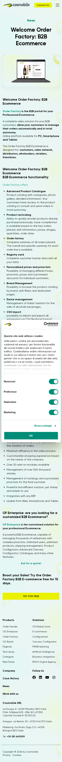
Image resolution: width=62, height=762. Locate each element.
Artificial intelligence (43, 651)
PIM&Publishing (40, 646)
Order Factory (12, 111)
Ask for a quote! (31, 563)
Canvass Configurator (44, 641)
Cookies (16, 755)
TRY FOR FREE (31, 596)
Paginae (7, 646)
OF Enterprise (11, 524)
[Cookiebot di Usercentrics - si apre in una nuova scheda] (44, 324)
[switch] (53, 392)
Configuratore (40, 636)
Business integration (43, 656)
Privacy (6, 755)
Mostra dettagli (43, 425)
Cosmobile (32, 751)
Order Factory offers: (15, 184)
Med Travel (8, 662)
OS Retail (8, 641)
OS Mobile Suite (41, 626)
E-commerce (39, 631)
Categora (8, 656)
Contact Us (43, 5)
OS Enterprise (10, 631)
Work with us (11, 693)
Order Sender (10, 626)
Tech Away (8, 651)
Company (9, 670)
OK (31, 435)
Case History (11, 678)
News (31, 20)
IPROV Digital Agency (44, 662)
